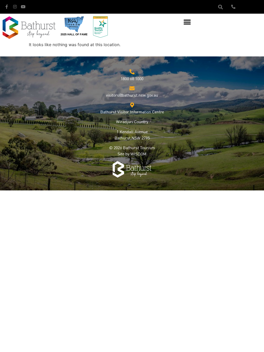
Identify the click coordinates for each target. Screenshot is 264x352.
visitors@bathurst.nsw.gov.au (132, 96)
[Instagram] (15, 7)
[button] (220, 7)
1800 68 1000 (132, 79)
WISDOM (138, 154)
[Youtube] (23, 7)
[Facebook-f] (7, 7)
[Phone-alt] (233, 7)
